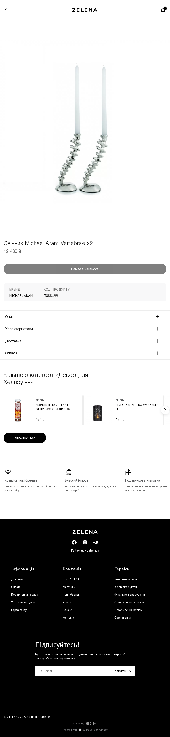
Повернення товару (24, 595)
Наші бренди (72, 595)
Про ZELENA (71, 579)
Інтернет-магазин (126, 579)
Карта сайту (19, 610)
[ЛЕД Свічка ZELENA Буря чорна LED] (123, 410)
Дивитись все (25, 438)
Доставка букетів (126, 587)
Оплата (11, 353)
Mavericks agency (97, 729)
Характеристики (19, 328)
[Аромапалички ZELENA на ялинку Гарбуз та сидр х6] (43, 410)
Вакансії (68, 610)
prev (4, 410)
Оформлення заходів (129, 602)
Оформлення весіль (128, 610)
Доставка (13, 341)
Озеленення (122, 618)
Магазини (69, 587)
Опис (9, 316)
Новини (68, 602)
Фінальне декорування (130, 595)
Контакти (68, 618)
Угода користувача (24, 602)
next (165, 410)
